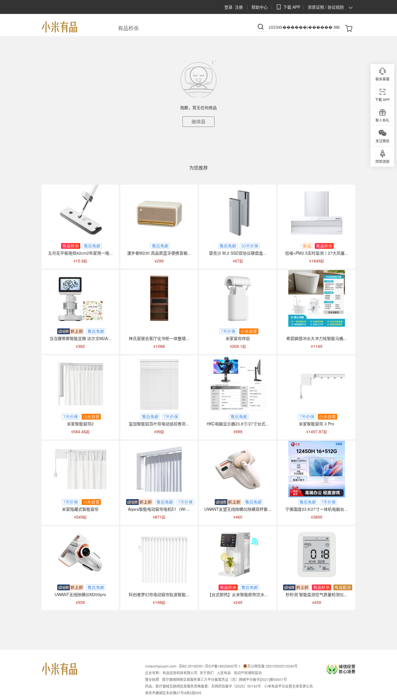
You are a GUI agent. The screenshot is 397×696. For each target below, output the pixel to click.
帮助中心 (259, 7)
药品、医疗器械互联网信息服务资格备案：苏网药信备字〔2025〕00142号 (203, 686)
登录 (228, 7)
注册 (239, 7)
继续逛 (198, 121)
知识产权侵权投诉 (248, 672)
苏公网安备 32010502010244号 (272, 665)
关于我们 (207, 672)
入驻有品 (224, 672)
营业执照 (152, 679)
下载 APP (291, 7)
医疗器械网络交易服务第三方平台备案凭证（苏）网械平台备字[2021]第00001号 (224, 679)
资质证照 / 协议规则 (326, 7)
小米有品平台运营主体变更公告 (288, 686)
